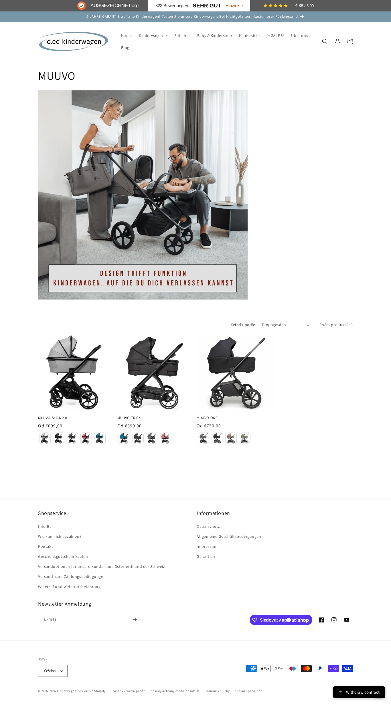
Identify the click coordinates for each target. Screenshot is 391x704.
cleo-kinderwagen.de (65, 691)
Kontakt (45, 546)
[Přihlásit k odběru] (134, 619)
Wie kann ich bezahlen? (59, 536)
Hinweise (234, 5)
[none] (45, 438)
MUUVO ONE (207, 418)
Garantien (206, 556)
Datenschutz (208, 526)
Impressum (207, 546)
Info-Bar (45, 526)
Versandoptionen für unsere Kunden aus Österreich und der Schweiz (101, 566)
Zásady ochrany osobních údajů (175, 691)
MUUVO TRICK (129, 418)
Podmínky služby (217, 691)
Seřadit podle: (243, 324)
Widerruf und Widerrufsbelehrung (69, 586)
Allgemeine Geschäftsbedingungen (229, 536)
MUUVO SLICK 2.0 (52, 418)
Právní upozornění (249, 691)
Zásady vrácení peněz (128, 691)
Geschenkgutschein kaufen (63, 556)
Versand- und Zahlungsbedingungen (72, 576)
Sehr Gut (207, 6)
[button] (153, 35)
